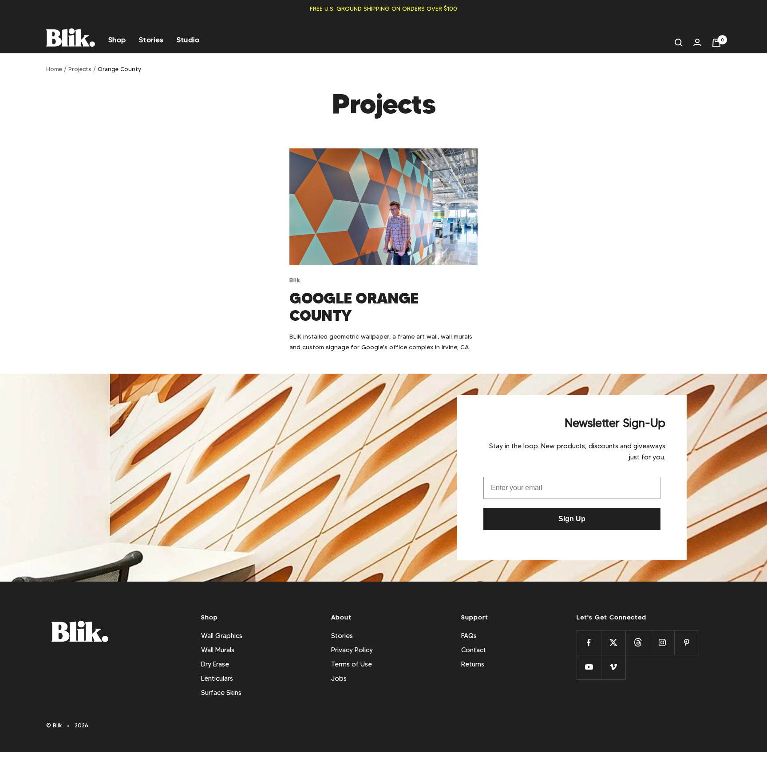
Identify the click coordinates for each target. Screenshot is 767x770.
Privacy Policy (352, 650)
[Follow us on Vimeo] (613, 667)
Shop (117, 40)
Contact (473, 650)
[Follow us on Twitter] (613, 642)
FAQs (469, 636)
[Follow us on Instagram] (662, 642)
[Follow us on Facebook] (589, 642)
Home (54, 68)
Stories (151, 40)
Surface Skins (221, 693)
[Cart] (716, 43)
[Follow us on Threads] (637, 642)
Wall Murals (217, 650)
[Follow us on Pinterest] (686, 642)
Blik (294, 279)
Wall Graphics (221, 636)
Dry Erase (215, 664)
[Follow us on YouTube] (589, 667)
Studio (188, 40)
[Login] (697, 42)
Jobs (339, 678)
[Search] (679, 43)
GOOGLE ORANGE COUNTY (353, 307)
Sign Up (571, 519)
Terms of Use (351, 664)
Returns (472, 664)
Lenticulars (217, 678)
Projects (79, 68)
